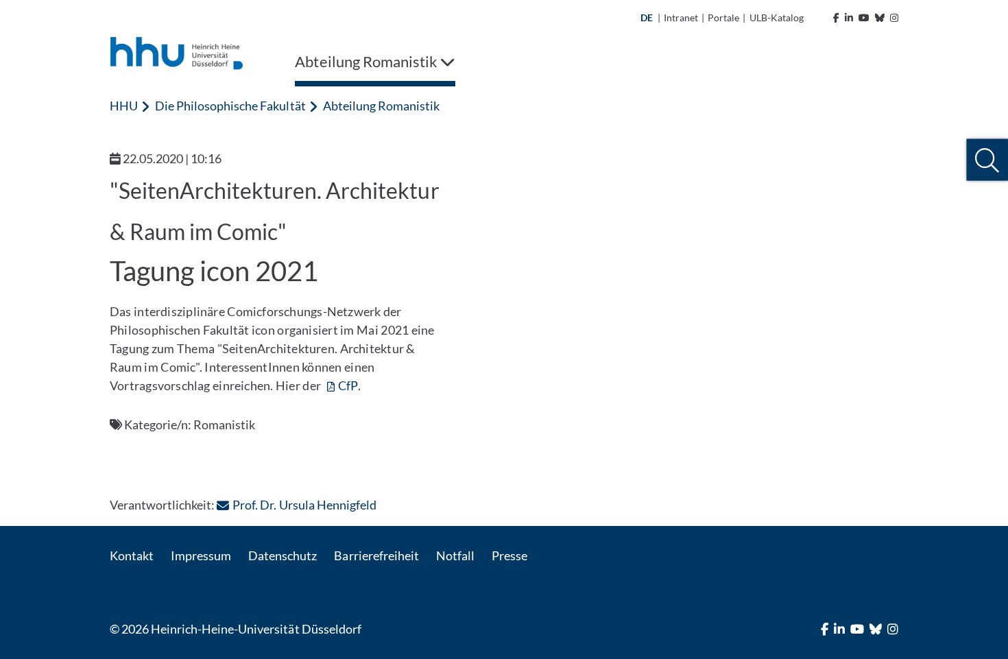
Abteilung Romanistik (381, 105)
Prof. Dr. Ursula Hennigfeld (304, 504)
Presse (509, 555)
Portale (723, 17)
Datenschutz (282, 555)
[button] (987, 160)
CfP (348, 385)
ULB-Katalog (776, 17)
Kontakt (132, 555)
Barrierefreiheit (376, 555)
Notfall (455, 555)
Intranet (681, 17)
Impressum (201, 555)
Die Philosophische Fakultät (230, 105)
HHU (124, 105)
